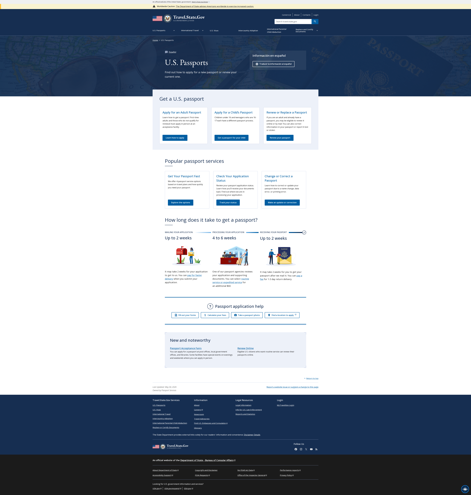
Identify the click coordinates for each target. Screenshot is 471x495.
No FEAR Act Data (245, 470)
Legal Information (243, 405)
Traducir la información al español (275, 64)
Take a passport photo (249, 315)
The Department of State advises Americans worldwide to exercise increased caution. (215, 6)
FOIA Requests (201, 475)
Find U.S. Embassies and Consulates (210, 423)
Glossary (198, 428)
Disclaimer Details (252, 434)
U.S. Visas (157, 409)
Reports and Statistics (245, 414)
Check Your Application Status (232, 178)
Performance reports (289, 470)
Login (316, 15)
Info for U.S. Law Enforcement (249, 409)
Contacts (306, 15)
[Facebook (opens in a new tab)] (295, 449)
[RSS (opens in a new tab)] (316, 449)
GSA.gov (187, 488)
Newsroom (199, 414)
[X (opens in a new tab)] (306, 449)
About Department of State (165, 470)
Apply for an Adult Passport (182, 112)
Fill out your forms (187, 315)
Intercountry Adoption (163, 418)
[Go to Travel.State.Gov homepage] (170, 447)
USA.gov (156, 488)
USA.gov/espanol (171, 488)
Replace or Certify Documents (166, 427)
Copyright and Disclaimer (206, 470)
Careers (285, 15)
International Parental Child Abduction (170, 423)
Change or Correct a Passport (279, 178)
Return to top (312, 378)
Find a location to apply (283, 315)
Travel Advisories (201, 418)
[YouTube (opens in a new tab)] (311, 449)
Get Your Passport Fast (184, 176)
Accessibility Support (162, 475)
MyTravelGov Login (285, 405)
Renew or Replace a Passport (287, 112)
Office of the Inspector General (251, 475)
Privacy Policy (286, 475)
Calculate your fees (217, 315)
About (297, 15)
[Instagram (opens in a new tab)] (300, 449)
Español (172, 52)
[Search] (315, 21)
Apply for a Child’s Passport (234, 112)
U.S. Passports (159, 405)
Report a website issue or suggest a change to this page (292, 387)
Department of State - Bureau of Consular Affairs (206, 460)
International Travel (161, 414)
